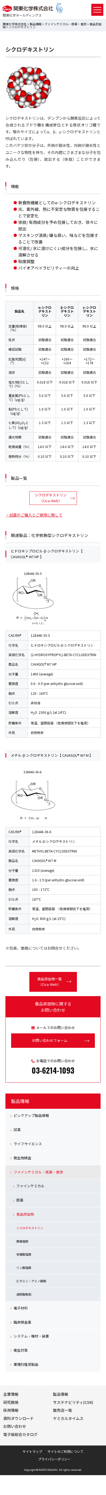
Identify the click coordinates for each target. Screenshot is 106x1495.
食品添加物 (25, 1214)
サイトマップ (32, 1451)
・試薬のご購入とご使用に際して (34, 515)
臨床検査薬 (22, 1322)
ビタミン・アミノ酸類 (31, 1281)
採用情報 (10, 1410)
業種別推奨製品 (26, 1364)
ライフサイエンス (28, 1143)
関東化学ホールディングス (22, 15)
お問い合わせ (14, 1426)
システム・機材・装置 (31, 1336)
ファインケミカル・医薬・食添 (65, 24)
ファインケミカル (30, 1185)
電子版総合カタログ (20, 1434)
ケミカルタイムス (68, 1418)
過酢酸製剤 (23, 1294)
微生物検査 (22, 1157)
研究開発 (10, 1402)
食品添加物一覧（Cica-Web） (49, 981)
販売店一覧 (62, 1410)
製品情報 (36, 24)
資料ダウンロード (18, 1418)
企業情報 (10, 1394)
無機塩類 (22, 1241)
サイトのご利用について (65, 1451)
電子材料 (21, 1308)
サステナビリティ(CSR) (73, 1402)
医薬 (19, 1200)
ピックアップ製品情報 (31, 1115)
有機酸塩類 (23, 1254)
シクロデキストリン (29, 1228)
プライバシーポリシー (54, 1459)
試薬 (17, 1129)
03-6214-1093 (53, 1070)
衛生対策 (21, 1350)
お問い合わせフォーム (49, 1040)
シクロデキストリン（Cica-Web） (51, 497)
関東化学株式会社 (15, 24)
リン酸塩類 (23, 1267)
